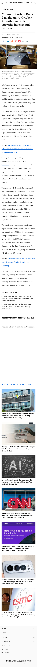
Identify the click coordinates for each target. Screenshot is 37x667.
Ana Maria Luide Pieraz (11, 35)
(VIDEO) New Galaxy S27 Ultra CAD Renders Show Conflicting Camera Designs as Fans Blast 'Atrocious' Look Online (18, 582)
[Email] (23, 41)
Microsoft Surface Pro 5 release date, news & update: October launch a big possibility (18, 262)
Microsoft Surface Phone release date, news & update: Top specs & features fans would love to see (17, 148)
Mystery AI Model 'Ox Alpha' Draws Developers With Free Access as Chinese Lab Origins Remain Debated (18, 449)
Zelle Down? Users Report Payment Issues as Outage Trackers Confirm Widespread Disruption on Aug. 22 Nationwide (18, 548)
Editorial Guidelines (27, 327)
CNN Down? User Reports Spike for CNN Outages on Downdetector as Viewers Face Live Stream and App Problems (17, 515)
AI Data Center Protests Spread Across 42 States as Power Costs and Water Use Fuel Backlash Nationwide (17, 482)
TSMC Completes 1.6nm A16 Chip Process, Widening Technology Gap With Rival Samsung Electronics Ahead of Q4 (18, 615)
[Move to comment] (27, 41)
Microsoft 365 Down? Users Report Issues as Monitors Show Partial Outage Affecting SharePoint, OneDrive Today (18, 416)
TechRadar (5, 164)
